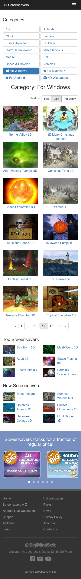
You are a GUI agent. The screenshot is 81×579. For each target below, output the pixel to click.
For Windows (18, 70)
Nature (10, 57)
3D (8, 29)
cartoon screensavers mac (40, 571)
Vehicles (49, 64)
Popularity (70, 99)
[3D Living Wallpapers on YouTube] (48, 559)
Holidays (49, 43)
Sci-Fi (47, 57)
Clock (10, 36)
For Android (16, 77)
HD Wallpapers (57, 77)
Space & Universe (18, 64)
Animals (49, 29)
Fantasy (49, 36)
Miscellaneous (53, 50)
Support (8, 517)
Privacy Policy (52, 517)
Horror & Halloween (19, 50)
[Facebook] (32, 559)
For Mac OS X (56, 70)
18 (58, 326)
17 (51, 326)
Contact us (50, 529)
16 (43, 326)
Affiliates (8, 523)
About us (49, 523)
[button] (29, 482)
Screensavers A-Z (15, 504)
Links (6, 529)
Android (19, 510)
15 (35, 326)
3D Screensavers (16, 4)
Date (56, 99)
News (47, 510)
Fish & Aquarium (17, 43)
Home (7, 498)
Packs (47, 504)
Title (46, 99)
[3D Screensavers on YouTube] (40, 559)
